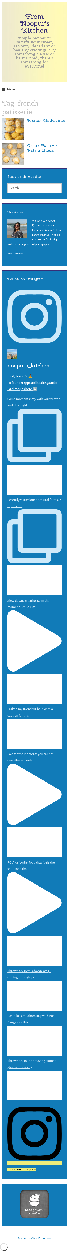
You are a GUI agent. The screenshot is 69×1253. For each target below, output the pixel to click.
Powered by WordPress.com (34, 1238)
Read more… (16, 253)
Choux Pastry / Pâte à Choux (42, 148)
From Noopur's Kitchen (34, 23)
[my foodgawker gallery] (34, 1217)
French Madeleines (46, 120)
